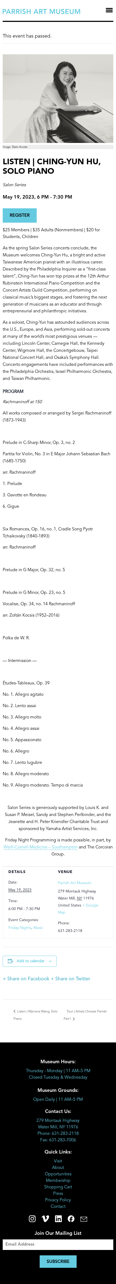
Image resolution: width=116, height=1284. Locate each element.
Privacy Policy (58, 1200)
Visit (58, 1161)
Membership (58, 1181)
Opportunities (58, 1174)
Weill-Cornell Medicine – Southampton (41, 847)
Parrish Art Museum (74, 883)
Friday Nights (19, 928)
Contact (58, 1207)
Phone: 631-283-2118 (58, 1134)
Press (58, 1194)
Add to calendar (31, 961)
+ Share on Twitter (70, 979)
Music (38, 928)
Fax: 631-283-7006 (58, 1140)
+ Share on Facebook (26, 979)
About (58, 1168)
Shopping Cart (58, 1187)
